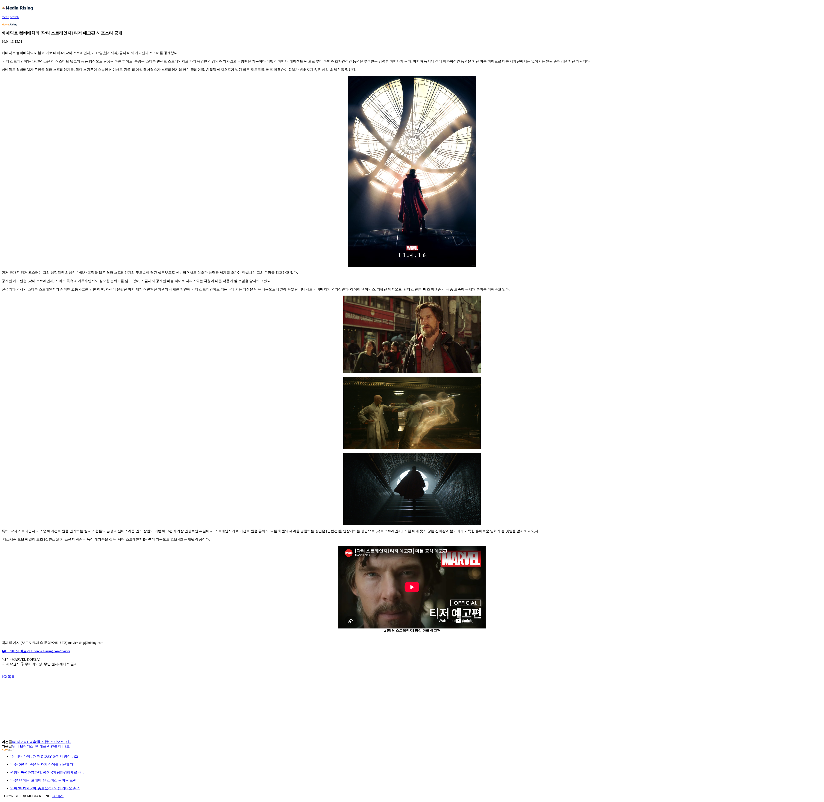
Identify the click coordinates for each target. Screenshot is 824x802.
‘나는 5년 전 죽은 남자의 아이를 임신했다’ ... (43, 764)
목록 (11, 676)
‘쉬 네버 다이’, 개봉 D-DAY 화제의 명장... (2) (44, 756)
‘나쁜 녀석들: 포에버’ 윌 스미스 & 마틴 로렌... (44, 780)
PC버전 (58, 796)
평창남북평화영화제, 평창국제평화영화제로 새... (47, 772)
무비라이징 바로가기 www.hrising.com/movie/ (36, 651)
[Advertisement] (36, 688)
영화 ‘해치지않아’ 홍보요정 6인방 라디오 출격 (45, 788)
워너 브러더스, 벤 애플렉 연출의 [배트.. (41, 746)
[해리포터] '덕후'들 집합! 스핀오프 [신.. (41, 742)
